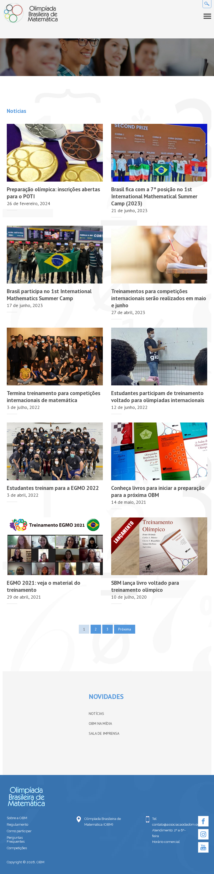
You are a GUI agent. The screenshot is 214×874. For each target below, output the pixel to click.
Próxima (124, 629)
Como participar (19, 831)
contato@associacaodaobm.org (171, 824)
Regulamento (17, 824)
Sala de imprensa (104, 733)
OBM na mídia (100, 723)
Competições (17, 848)
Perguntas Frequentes (16, 839)
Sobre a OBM (17, 818)
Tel (154, 819)
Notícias (96, 713)
